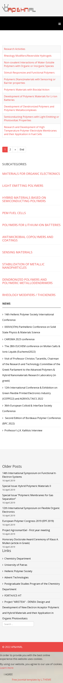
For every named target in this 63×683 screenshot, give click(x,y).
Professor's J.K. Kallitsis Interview (23, 430)
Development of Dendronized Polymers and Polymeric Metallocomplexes (29, 108)
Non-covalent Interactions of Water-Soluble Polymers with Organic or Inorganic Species (29, 64)
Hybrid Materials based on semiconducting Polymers (24, 199)
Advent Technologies (16, 577)
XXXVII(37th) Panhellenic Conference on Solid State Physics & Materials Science (29, 329)
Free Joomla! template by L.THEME (31, 679)
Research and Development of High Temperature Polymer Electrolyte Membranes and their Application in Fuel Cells (30, 130)
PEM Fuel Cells (14, 213)
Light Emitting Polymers (22, 186)
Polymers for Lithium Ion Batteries (31, 225)
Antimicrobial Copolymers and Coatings (27, 238)
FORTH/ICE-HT (13, 595)
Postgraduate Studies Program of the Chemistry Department (31, 586)
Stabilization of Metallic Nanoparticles (23, 266)
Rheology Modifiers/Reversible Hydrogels (28, 55)
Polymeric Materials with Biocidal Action (26, 89)
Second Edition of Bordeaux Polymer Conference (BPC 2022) (31, 420)
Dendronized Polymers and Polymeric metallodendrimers (27, 281)
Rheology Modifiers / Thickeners (29, 295)
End (22, 149)
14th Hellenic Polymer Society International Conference (28, 317)
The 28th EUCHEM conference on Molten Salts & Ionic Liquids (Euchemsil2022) (31, 348)
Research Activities (14, 49)
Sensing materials (17, 252)
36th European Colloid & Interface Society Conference (27, 408)
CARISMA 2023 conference (19, 339)
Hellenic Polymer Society (18, 571)
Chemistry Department (17, 558)
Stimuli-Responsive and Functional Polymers (29, 72)
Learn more (6, 667)
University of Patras (15, 565)
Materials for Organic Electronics (31, 174)
